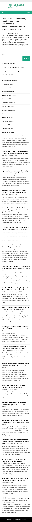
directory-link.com (7, 114)
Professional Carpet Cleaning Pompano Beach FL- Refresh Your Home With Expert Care (15, 442)
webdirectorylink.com (8, 110)
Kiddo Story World (7, 75)
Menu (28, 12)
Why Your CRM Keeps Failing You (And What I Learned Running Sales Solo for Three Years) (16, 290)
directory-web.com (8, 106)
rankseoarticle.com (7, 125)
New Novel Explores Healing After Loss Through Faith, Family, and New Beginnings (14, 461)
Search (4, 54)
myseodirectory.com (8, 84)
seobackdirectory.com (9, 103)
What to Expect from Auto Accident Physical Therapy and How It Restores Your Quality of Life (16, 210)
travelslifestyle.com (8, 91)
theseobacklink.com (8, 99)
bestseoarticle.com (8, 121)
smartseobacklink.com (9, 95)
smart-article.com (7, 117)
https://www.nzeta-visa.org (10, 71)
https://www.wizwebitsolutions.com (13, 67)
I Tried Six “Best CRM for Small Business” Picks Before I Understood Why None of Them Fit (15, 348)
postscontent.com (7, 128)
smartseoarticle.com (8, 88)
